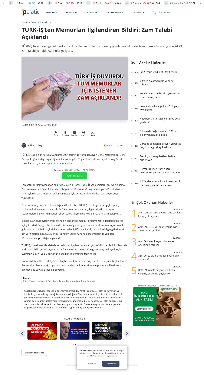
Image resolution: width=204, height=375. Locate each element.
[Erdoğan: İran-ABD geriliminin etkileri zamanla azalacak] (74, 331)
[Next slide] (200, 3)
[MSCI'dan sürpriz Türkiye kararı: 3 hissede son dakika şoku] (107, 331)
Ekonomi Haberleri (40, 22)
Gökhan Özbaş (34, 145)
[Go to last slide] (22, 333)
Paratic (25, 22)
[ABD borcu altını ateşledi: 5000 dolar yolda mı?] (42, 331)
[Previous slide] (3, 3)
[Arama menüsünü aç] (154, 12)
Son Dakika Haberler (148, 62)
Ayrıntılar (92, 363)
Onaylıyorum (110, 363)
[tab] (73, 344)
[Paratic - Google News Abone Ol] (115, 146)
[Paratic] (30, 12)
